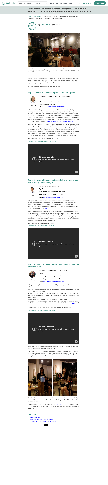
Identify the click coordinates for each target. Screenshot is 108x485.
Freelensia (59, 404)
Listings (52, 3)
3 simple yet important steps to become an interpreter (60, 121)
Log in (89, 3)
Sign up (85, 3)
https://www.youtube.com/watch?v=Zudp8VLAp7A (42, 141)
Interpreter (37, 17)
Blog (60, 3)
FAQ (57, 3)
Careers (65, 3)
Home (30, 17)
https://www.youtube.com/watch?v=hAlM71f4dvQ (41, 310)
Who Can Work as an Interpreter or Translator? (43, 421)
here (46, 208)
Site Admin (45, 24)
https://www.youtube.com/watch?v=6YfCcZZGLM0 (42, 225)
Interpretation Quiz (35, 417)
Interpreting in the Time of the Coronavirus (41, 419)
